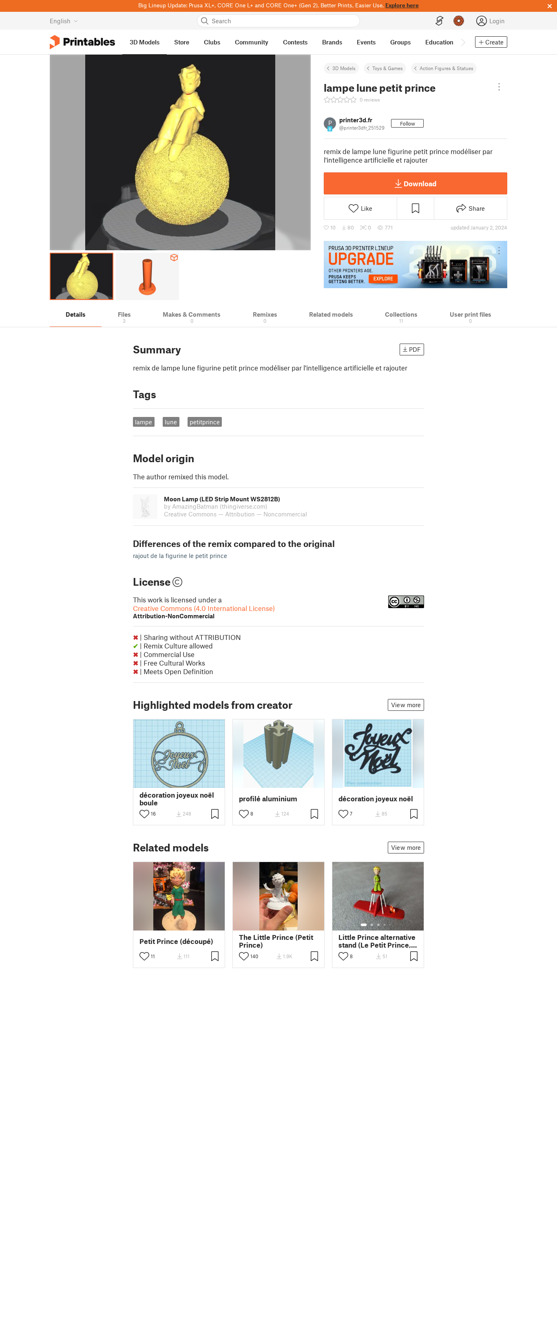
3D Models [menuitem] (144, 42)
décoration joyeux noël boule (176, 799)
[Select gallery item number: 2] (372, 924)
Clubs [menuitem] (212, 42)
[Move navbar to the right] (463, 42)
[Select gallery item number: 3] (378, 924)
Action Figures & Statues (446, 68)
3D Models (344, 68)
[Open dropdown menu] (499, 87)
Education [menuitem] (439, 42)
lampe (143, 422)
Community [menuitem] (251, 42)
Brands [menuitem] (332, 42)
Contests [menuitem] (295, 42)
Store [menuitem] (181, 42)
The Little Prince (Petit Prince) (276, 941)
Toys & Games (387, 68)
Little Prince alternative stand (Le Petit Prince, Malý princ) (377, 941)
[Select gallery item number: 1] (363, 924)
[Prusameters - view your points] (458, 20)
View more (406, 704)
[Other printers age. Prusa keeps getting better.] (415, 264)
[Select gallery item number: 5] (390, 924)
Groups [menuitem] (400, 42)
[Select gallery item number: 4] (385, 924)
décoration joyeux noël (375, 799)
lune (171, 422)
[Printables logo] (82, 42)
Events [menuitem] (366, 42)
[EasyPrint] (439, 21)
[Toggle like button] (144, 814)
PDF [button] (415, 349)
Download (420, 183)
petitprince (205, 422)
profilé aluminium (268, 799)
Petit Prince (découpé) (176, 941)
